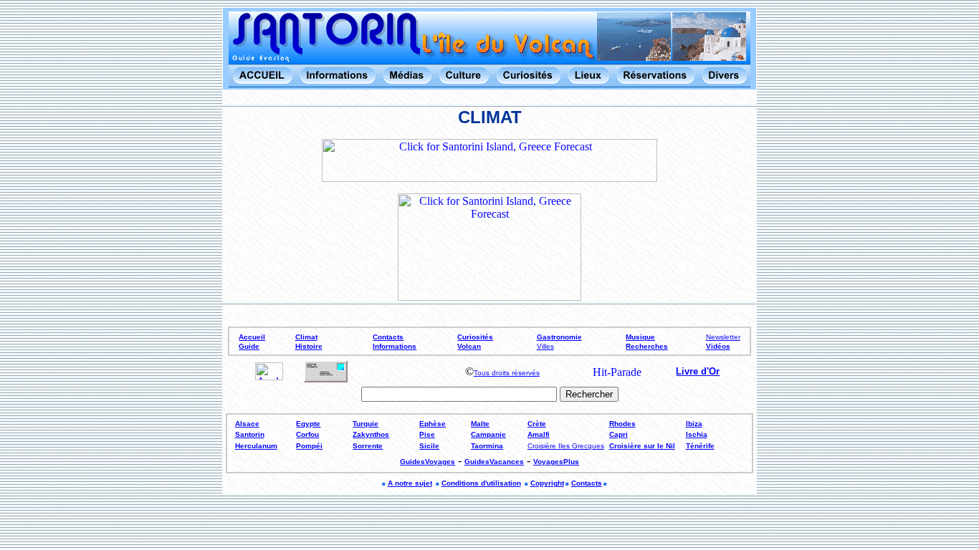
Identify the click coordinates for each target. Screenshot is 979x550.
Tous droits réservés (507, 373)
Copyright (547, 483)
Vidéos (718, 346)
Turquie (365, 424)
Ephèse (432, 424)
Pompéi (309, 446)
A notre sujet (410, 483)
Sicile (429, 446)
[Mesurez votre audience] (269, 376)
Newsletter (723, 337)
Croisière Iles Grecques (565, 446)
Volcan (469, 346)
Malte (480, 424)
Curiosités (475, 337)
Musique (640, 337)
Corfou (307, 434)
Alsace (247, 424)
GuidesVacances (494, 461)
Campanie (488, 434)
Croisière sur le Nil (642, 446)
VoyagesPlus (556, 461)
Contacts (388, 337)
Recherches (647, 346)
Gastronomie (559, 337)
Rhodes (622, 424)
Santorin (249, 434)
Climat (306, 337)
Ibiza (694, 424)
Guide (249, 346)
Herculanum (256, 446)
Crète (536, 424)
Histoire (309, 346)
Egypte (308, 424)
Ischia (696, 434)
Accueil (252, 337)
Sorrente (368, 446)
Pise (427, 434)
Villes (545, 346)
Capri (618, 434)
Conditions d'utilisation (481, 483)
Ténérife (700, 446)
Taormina (487, 446)
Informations (394, 346)
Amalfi (538, 434)
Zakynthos (371, 434)
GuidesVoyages (427, 461)
